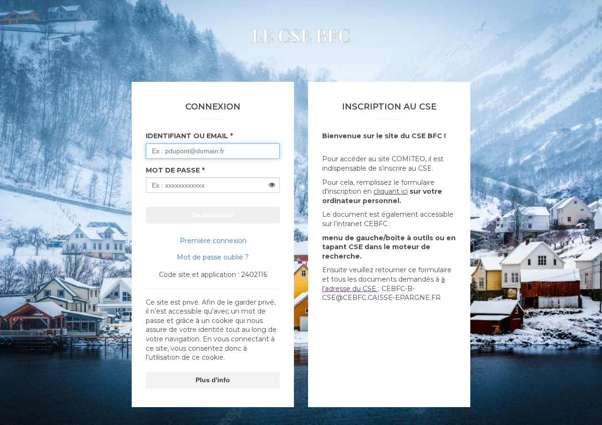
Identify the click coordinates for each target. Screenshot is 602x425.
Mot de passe (173, 170)
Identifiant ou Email (187, 136)
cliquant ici (390, 191)
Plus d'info (213, 380)
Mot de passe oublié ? (213, 257)
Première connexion (213, 240)
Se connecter (213, 215)
